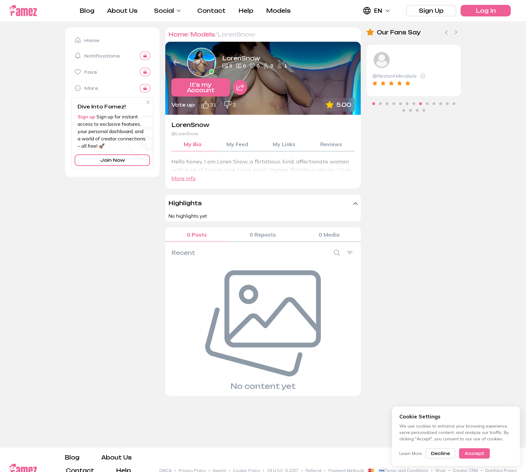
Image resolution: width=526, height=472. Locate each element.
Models (278, 10)
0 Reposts (263, 234)
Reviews (331, 144)
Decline (440, 453)
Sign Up (431, 10)
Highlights (185, 203)
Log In (486, 10)
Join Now (112, 160)
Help (245, 10)
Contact (211, 10)
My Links (284, 144)
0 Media (329, 234)
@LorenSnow (184, 133)
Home (178, 34)
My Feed (237, 144)
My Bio (193, 144)
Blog (87, 10)
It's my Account (201, 87)
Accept (474, 453)
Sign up (86, 117)
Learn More (410, 453)
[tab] (373, 103)
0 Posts (197, 234)
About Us (122, 10)
